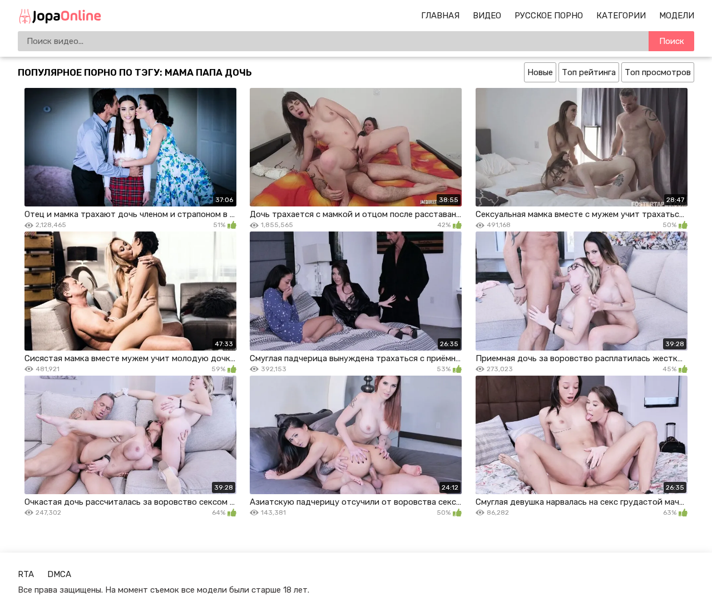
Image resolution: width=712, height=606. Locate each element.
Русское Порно (549, 16)
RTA (26, 574)
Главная (440, 16)
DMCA (59, 574)
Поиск (671, 41)
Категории (621, 16)
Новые (540, 72)
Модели (676, 16)
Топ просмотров (658, 72)
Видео (487, 16)
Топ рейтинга (589, 72)
